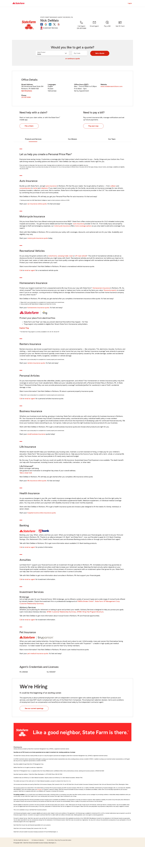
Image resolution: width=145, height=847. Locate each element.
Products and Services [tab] (33, 139)
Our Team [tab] (111, 139)
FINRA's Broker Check (85, 601)
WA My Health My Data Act (21, 840)
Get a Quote (99, 53)
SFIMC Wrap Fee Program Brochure (90, 612)
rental (35, 188)
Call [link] (21, 270)
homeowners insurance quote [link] (38, 307)
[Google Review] (46, 24)
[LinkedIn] (50, 24)
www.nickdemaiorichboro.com (111, 86)
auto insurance (51, 186)
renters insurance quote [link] (36, 363)
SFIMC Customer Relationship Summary (61, 612)
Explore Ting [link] (24, 328)
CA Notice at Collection (38, 840)
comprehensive (25, 188)
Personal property (110, 290)
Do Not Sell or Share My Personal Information (59, 840)
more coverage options (83, 226)
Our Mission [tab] (72, 139)
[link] (94, 27)
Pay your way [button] (93, 126)
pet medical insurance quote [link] (37, 653)
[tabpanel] (72, 88)
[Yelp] (58, 24)
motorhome (52, 256)
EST (86, 84)
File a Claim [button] (29, 126)
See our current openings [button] (34, 708)
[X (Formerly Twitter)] (54, 24)
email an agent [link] (30, 270)
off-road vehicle (81, 256)
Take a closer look (26, 473)
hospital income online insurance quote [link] (41, 513)
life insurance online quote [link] (36, 481)
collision (113, 186)
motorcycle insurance (62, 226)
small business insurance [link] (36, 434)
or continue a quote (72, 58)
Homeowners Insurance (101, 288)
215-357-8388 (26, 97)
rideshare (44, 188)
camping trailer (63, 256)
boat (71, 256)
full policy (39, 789)
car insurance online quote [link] (37, 204)
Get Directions (26, 91)
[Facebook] (41, 24)
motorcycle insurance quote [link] (37, 238)
